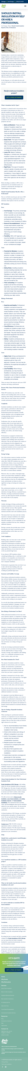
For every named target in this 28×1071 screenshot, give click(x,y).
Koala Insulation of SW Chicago (9, 784)
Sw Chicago (4, 26)
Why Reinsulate (6, 982)
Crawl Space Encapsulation (7, 1009)
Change (3, 1)
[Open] (25, 6)
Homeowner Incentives (6, 1021)
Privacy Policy (5, 1062)
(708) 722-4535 (5, 1035)
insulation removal (6, 800)
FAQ (2, 1023)
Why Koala (4, 979)
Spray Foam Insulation (6, 988)
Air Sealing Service (5, 1002)
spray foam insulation (13, 798)
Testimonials (4, 1025)
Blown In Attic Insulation (6, 991)
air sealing (22, 798)
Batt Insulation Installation (7, 998)
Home (3, 976)
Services (3, 985)
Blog (9, 26)
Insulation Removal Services (7, 995)
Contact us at (4, 824)
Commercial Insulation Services (8, 1012)
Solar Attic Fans (5, 1005)
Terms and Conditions (6, 1064)
